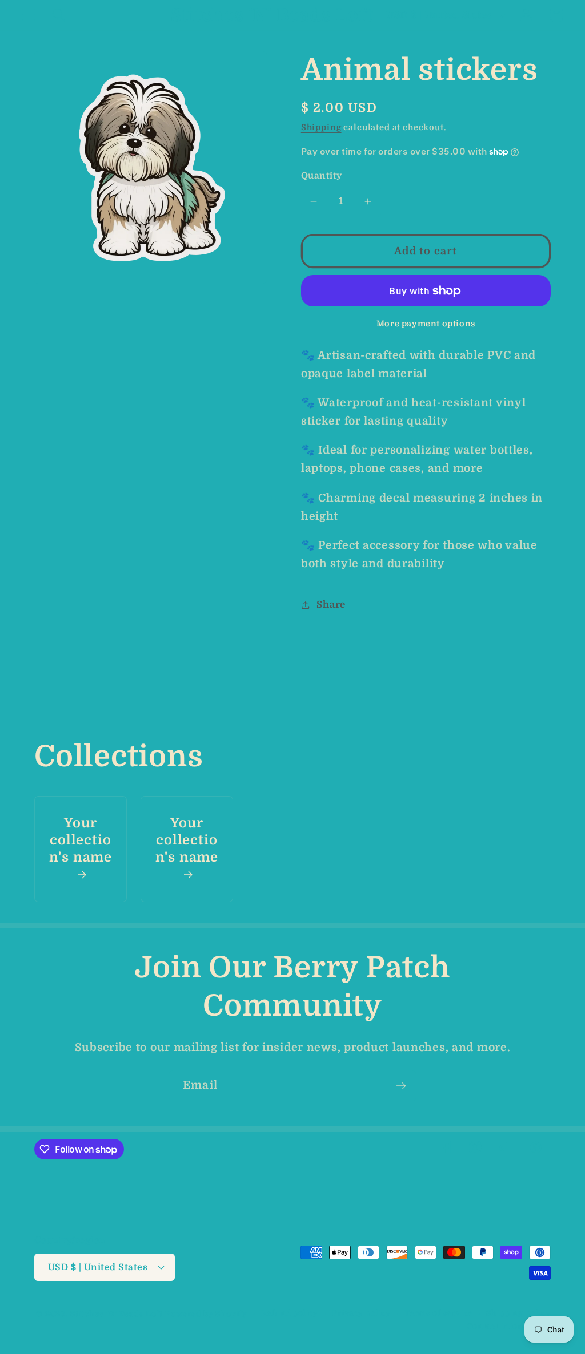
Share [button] (331, 604)
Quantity (321, 176)
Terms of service (438, 1313)
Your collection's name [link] (80, 840)
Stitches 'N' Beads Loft (116, 1313)
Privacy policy (361, 1313)
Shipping (321, 127)
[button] (29, 15)
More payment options (425, 323)
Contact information (509, 1326)
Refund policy (289, 1313)
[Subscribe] (401, 1085)
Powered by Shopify (206, 1313)
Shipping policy (518, 1313)
